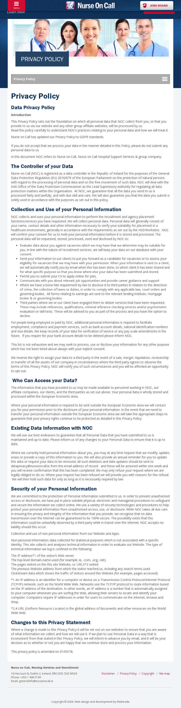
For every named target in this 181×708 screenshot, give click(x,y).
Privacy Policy (128, 673)
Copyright (148, 673)
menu (16, 7)
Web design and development (93, 702)
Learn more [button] (16, 12)
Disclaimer (108, 673)
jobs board (159, 5)
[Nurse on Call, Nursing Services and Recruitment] (90, 5)
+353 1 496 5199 (30, 677)
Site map (164, 673)
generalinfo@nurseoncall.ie (36, 681)
